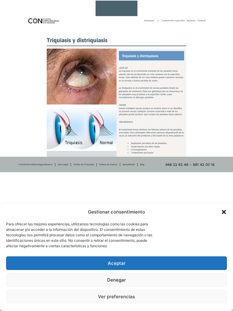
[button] (224, 212)
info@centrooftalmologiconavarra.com (158, 8)
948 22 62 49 (150, 8)
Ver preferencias (116, 296)
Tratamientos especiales (173, 20)
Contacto (202, 20)
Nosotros (191, 20)
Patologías (149, 20)
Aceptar (117, 263)
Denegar (116, 280)
